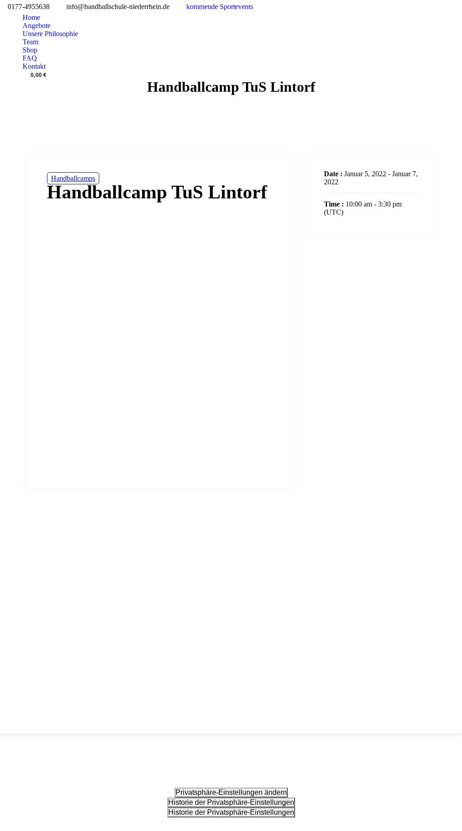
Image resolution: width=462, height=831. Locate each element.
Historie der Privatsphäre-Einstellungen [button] (231, 802)
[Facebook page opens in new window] (442, 7)
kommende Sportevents (219, 6)
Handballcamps (73, 178)
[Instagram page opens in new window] (455, 7)
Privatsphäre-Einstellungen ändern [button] (231, 792)
